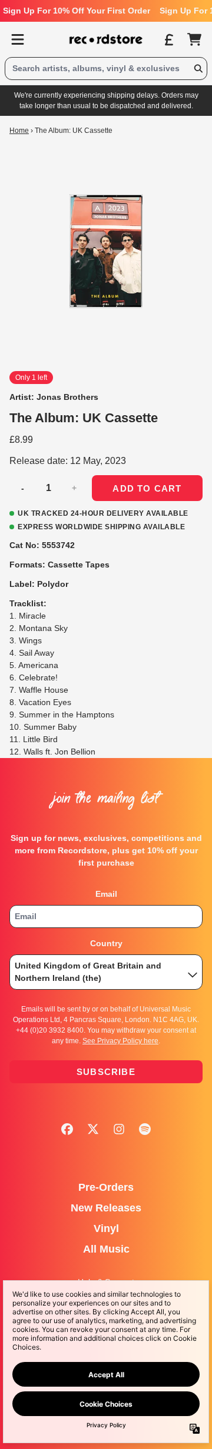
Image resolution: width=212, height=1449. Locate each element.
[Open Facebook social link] (67, 1129)
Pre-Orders (106, 1187)
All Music (106, 1249)
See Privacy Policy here (120, 1041)
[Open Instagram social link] (119, 1129)
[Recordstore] (106, 39)
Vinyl (106, 1228)
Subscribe (106, 1072)
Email (106, 894)
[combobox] (106, 68)
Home (19, 130)
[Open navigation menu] (18, 39)
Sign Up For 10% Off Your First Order (76, 10)
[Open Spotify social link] (145, 1129)
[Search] (197, 68)
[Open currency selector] (168, 39)
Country (106, 943)
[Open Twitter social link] (93, 1129)
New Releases (106, 1208)
